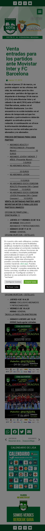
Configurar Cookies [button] (13, 282)
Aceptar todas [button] (30, 282)
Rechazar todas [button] (12, 287)
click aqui (24, 264)
